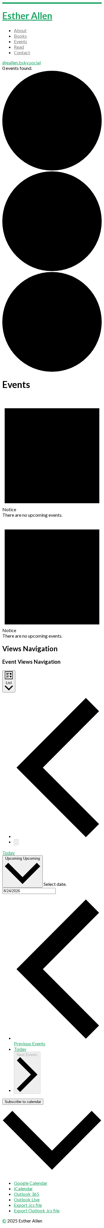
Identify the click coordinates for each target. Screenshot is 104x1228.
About (20, 30)
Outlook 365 (26, 1194)
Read (19, 47)
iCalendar (23, 1188)
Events (20, 41)
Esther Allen (27, 15)
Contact (22, 52)
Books (20, 36)
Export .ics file (28, 1205)
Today (8, 852)
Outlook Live (27, 1199)
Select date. (55, 884)
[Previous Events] (58, 836)
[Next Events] (16, 842)
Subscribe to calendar (23, 1102)
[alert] (52, 457)
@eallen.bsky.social (21, 62)
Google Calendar (30, 1183)
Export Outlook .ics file (37, 1210)
